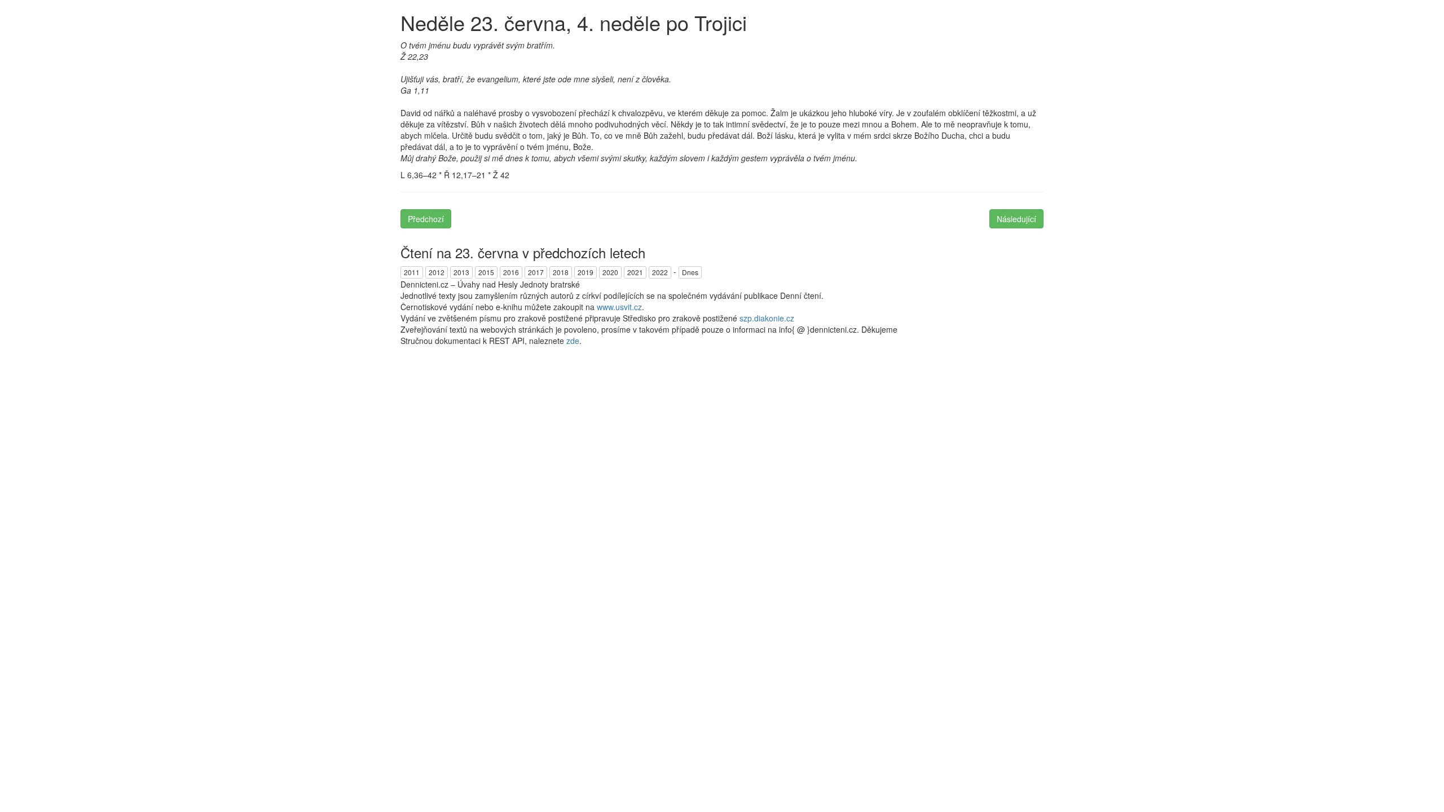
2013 (461, 272)
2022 (660, 272)
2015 (486, 272)
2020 (610, 272)
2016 (511, 272)
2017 (536, 272)
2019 (585, 272)
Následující (1016, 218)
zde (572, 340)
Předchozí (426, 218)
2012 (436, 272)
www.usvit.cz (619, 306)
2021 (635, 272)
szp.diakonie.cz (766, 318)
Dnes (690, 272)
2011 (412, 272)
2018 (561, 272)
